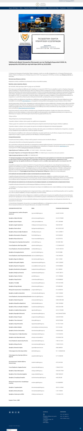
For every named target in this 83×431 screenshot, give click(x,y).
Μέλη (21, 8)
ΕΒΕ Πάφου (15, 8)
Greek (9, 429)
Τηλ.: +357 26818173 (64, 414)
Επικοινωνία (70, 8)
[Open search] (74, 8)
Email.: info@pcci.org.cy (64, 418)
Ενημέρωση (62, 8)
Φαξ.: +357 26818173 (64, 416)
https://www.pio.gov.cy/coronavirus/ (27, 108)
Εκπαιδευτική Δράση (41, 8)
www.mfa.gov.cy (63, 146)
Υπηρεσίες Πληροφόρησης (30, 8)
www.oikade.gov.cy (26, 101)
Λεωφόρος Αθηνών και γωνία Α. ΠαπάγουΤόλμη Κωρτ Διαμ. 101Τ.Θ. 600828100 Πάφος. (49, 419)
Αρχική (10, 8)
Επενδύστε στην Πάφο (53, 8)
